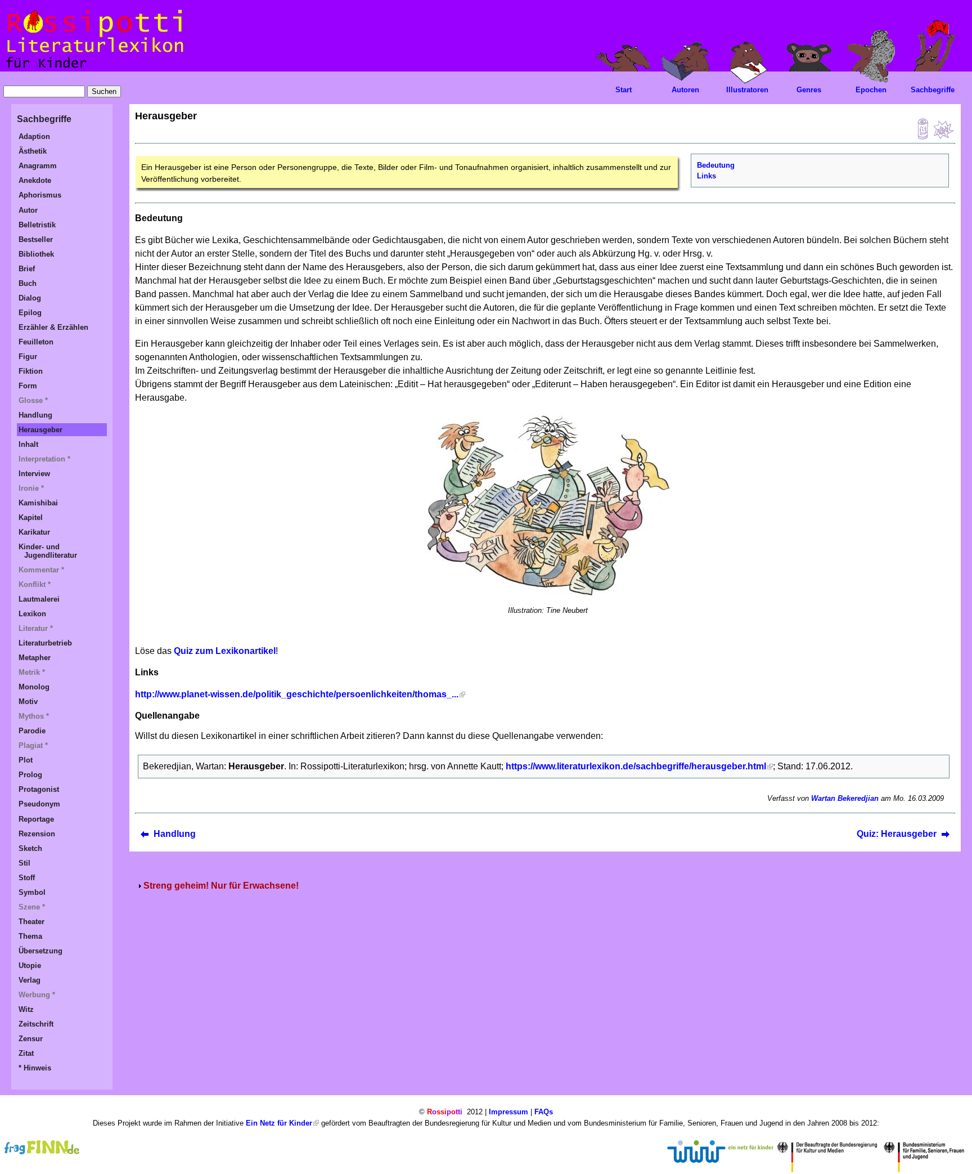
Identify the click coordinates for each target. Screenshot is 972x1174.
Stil (24, 863)
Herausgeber (40, 429)
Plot (26, 760)
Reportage (36, 819)
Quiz (919, 129)
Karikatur (34, 532)
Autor (28, 210)
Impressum (508, 1112)
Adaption (34, 136)
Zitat (26, 1053)
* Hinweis (35, 1068)
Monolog (34, 687)
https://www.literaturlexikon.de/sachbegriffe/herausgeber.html (636, 766)
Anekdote (35, 180)
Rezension (37, 834)
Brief (27, 269)
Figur (28, 356)
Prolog (30, 774)
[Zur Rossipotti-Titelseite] (93, 68)
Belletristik (37, 225)
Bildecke (943, 129)
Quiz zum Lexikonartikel (225, 651)
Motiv (28, 701)
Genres (808, 90)
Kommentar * (41, 570)
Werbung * (37, 995)
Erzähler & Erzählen (53, 327)
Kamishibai (38, 503)
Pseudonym (39, 804)
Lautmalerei (39, 599)
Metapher (35, 657)
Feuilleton (36, 342)
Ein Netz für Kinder (279, 1123)
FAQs (543, 1112)
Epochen (871, 90)
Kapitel (31, 517)
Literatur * (36, 628)
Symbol (32, 892)
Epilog (30, 312)
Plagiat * (33, 745)
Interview (34, 473)
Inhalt (28, 444)
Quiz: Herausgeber (897, 834)
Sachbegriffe (933, 90)
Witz (26, 1009)
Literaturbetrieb (45, 643)
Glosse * (33, 400)
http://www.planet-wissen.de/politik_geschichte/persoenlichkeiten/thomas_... (296, 694)
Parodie (32, 731)
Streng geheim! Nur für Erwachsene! (221, 885)
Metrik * (32, 672)
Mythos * (34, 716)
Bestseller (36, 239)
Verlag (29, 980)
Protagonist (39, 789)
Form (28, 386)
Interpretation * (44, 459)
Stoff (27, 877)
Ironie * (31, 488)
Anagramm (38, 166)
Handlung (175, 834)
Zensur (31, 1038)
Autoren (685, 90)
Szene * (32, 907)
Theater (31, 921)
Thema (30, 936)
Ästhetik (33, 151)
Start (623, 90)
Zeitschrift (36, 1024)
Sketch (30, 848)
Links (706, 176)
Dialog (30, 298)
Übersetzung (40, 951)
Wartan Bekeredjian (845, 798)
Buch (28, 283)
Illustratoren (747, 90)
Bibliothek (36, 254)
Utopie (30, 965)
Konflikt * (35, 584)
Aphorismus (40, 195)
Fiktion (31, 371)
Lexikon (32, 614)
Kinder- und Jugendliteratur (48, 551)
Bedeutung (716, 165)
